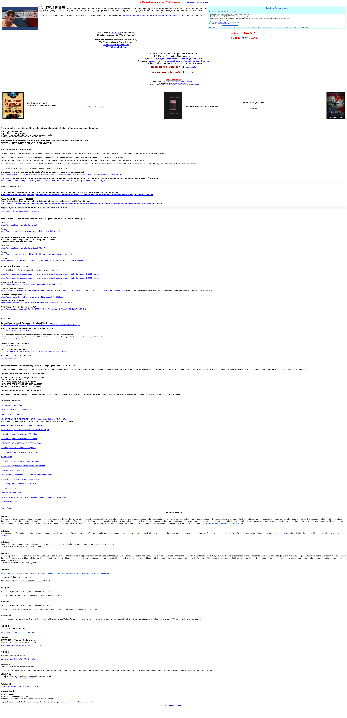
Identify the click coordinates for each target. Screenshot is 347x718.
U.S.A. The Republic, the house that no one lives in (23, 466)
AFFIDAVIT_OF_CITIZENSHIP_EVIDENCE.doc (21, 443)
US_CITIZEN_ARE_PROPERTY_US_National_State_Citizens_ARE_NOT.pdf (34, 419)
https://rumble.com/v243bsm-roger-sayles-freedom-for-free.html (20, 211)
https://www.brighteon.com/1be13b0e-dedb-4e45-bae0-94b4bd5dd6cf (31, 284)
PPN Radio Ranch (164, 84)
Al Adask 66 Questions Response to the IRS (20, 479)
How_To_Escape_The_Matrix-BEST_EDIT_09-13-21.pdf (25, 430)
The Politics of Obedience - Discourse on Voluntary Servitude (27, 475)
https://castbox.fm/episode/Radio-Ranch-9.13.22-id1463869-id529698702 (225, 22)
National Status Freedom (192, 84)
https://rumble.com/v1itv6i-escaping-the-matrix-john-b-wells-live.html (30, 231)
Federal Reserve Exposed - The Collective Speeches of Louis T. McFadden (33, 497)
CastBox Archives (202, 2)
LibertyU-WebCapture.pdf (12, 414)
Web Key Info (6, 457)
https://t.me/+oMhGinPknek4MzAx (230, 25)
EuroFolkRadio (191, 2)
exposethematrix (181, 81)
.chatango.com (190, 81)
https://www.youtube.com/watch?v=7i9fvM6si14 (19, 659)
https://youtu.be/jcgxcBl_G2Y (224, 23)
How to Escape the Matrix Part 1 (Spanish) (19, 434)
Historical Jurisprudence (11, 502)
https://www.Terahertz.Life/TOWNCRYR (227, 11)
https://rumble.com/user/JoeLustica (10, 339)
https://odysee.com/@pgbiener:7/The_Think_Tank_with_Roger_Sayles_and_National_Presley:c (42, 260)
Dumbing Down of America (12, 470)
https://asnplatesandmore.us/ (9, 358)
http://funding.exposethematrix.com (170, 15)
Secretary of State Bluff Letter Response (18, 448)
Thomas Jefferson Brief (11, 493)
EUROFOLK (115, 32)
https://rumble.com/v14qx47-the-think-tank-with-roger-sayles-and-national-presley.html (38, 254)
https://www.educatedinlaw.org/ (10, 345)
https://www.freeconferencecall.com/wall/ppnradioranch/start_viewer (178, 61)
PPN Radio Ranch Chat (177, 84)
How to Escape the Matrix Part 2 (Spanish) (19, 439)
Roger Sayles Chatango (168, 81)
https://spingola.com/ (206, 290)
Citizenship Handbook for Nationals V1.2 (18, 484)
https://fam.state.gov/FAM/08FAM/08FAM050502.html (21, 645)
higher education (280, 533)
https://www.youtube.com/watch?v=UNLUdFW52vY (23, 248)
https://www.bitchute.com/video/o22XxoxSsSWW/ (15, 330)
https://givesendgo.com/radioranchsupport (137, 15)
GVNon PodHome (115, 47)
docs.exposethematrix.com (180, 83)
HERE (245, 37)
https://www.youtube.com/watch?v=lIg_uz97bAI (21, 225)
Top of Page (6, 508)
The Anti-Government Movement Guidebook (20, 461)
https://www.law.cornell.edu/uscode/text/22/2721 (18, 678)
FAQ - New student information (14, 405)
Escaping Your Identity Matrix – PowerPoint (19, 452)
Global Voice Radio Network (116, 44)
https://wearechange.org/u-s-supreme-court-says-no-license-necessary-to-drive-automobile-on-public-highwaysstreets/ (34, 351)
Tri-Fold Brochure (8, 488)
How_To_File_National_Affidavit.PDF (17, 410)
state (133, 533)
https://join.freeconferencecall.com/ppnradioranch (178, 58)
